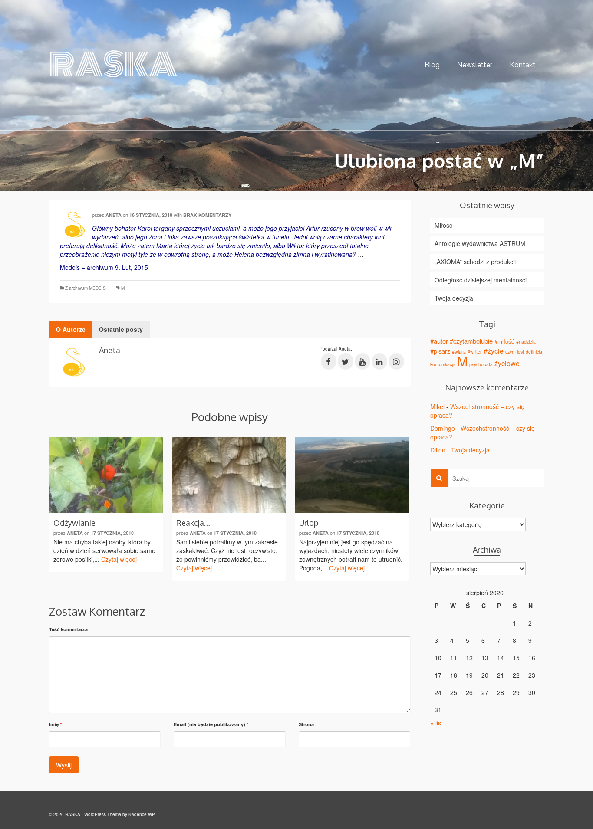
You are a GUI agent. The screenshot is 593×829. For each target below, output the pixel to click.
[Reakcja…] (229, 475)
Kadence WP (141, 814)
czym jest (514, 351)
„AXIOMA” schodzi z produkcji (475, 261)
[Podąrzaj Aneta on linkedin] (379, 361)
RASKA (85, 64)
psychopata (481, 364)
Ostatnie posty (121, 329)
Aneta (113, 215)
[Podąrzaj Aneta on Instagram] (396, 361)
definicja (534, 351)
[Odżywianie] (106, 475)
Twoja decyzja (454, 298)
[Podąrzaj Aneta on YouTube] (362, 361)
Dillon (437, 450)
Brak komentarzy (207, 215)
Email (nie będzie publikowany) (211, 724)
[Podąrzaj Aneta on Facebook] (328, 361)
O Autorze (71, 329)
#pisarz (440, 350)
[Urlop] (352, 475)
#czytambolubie (471, 340)
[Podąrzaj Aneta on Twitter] (345, 361)
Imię (55, 724)
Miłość (443, 225)
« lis (435, 722)
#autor (439, 340)
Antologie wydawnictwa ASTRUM (480, 243)
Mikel (437, 406)
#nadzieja (526, 341)
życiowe (507, 363)
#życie (494, 350)
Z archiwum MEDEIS (85, 288)
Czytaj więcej (119, 559)
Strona (306, 724)
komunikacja (442, 364)
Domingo (442, 428)
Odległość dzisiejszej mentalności (481, 279)
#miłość (504, 341)
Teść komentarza (68, 629)
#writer (475, 351)
